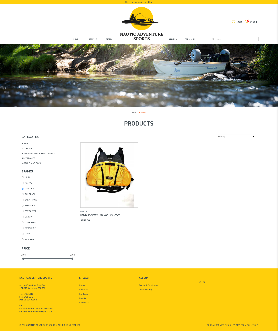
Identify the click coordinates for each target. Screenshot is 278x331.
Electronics (28, 158)
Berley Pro (30, 205)
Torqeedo (29, 239)
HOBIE (27, 177)
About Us (83, 289)
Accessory (28, 148)
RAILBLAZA (29, 194)
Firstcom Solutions (247, 325)
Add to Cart (109, 170)
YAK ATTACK (30, 200)
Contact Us (84, 302)
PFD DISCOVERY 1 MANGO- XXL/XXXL (100, 215)
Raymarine (30, 228)
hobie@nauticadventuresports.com (36, 308)
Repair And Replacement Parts (38, 153)
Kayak (25, 143)
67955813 (28, 297)
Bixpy (27, 234)
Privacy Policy (145, 289)
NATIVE (28, 183)
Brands (82, 298)
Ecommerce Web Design (219, 325)
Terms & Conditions (148, 285)
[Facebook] (200, 282)
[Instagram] (204, 282)
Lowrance (30, 222)
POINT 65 (29, 188)
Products (142, 112)
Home (133, 112)
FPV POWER (30, 211)
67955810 (28, 294)
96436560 (32, 300)
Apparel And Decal (32, 163)
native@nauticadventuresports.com (36, 311)
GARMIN (28, 217)
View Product (109, 179)
